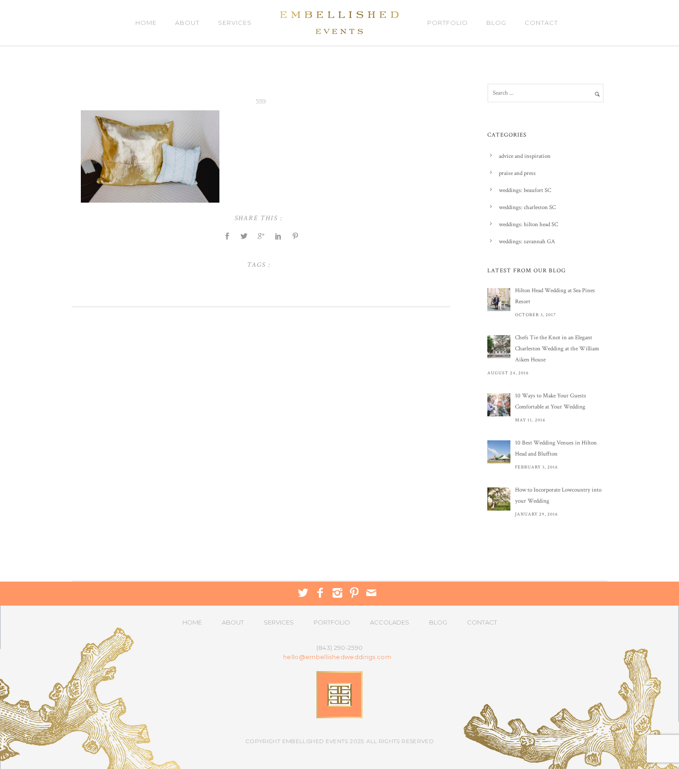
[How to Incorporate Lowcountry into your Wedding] (498, 499)
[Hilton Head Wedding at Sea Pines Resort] (498, 299)
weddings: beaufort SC (525, 190)
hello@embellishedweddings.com (337, 657)
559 (261, 101)
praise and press (517, 173)
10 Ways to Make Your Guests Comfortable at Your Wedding (550, 401)
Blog (496, 22)
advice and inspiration (525, 156)
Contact (541, 22)
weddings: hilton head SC (528, 224)
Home (146, 22)
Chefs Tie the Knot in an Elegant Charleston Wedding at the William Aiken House (557, 349)
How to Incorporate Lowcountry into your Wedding (558, 495)
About (187, 22)
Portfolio (447, 22)
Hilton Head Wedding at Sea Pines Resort (555, 296)
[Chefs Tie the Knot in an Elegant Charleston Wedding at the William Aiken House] (498, 346)
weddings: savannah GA (527, 242)
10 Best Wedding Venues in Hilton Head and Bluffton (556, 448)
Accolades (389, 622)
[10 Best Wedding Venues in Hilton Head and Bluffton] (498, 451)
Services (235, 22)
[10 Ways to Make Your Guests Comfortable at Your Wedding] (498, 404)
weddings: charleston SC (527, 207)
